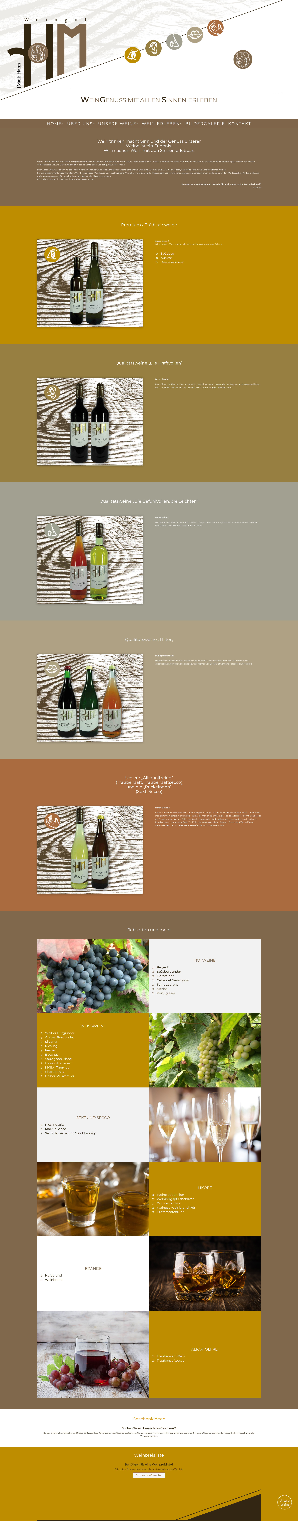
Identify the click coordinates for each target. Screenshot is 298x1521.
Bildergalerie (205, 124)
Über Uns (80, 124)
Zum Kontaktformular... (149, 1475)
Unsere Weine (117, 124)
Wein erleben (161, 124)
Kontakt (239, 124)
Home (54, 124)
